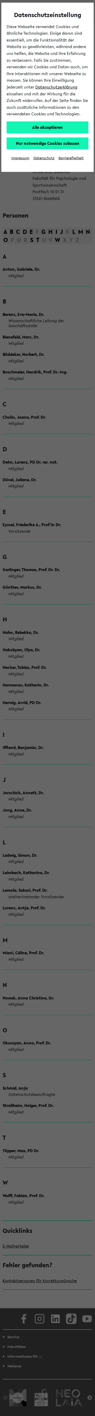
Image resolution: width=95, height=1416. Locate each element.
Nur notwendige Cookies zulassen (47, 143)
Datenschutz (44, 158)
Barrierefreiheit (71, 158)
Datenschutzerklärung (56, 87)
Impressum (20, 158)
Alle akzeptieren (47, 127)
